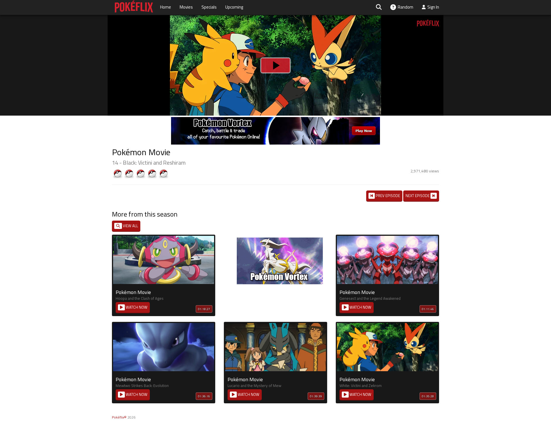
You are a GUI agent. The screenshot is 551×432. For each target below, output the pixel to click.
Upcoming (234, 7)
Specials (209, 7)
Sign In (432, 7)
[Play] (275, 65)
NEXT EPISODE (418, 196)
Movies (186, 7)
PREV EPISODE (387, 196)
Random (404, 7)
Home (165, 7)
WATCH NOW (136, 307)
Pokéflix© (119, 417)
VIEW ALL (130, 226)
